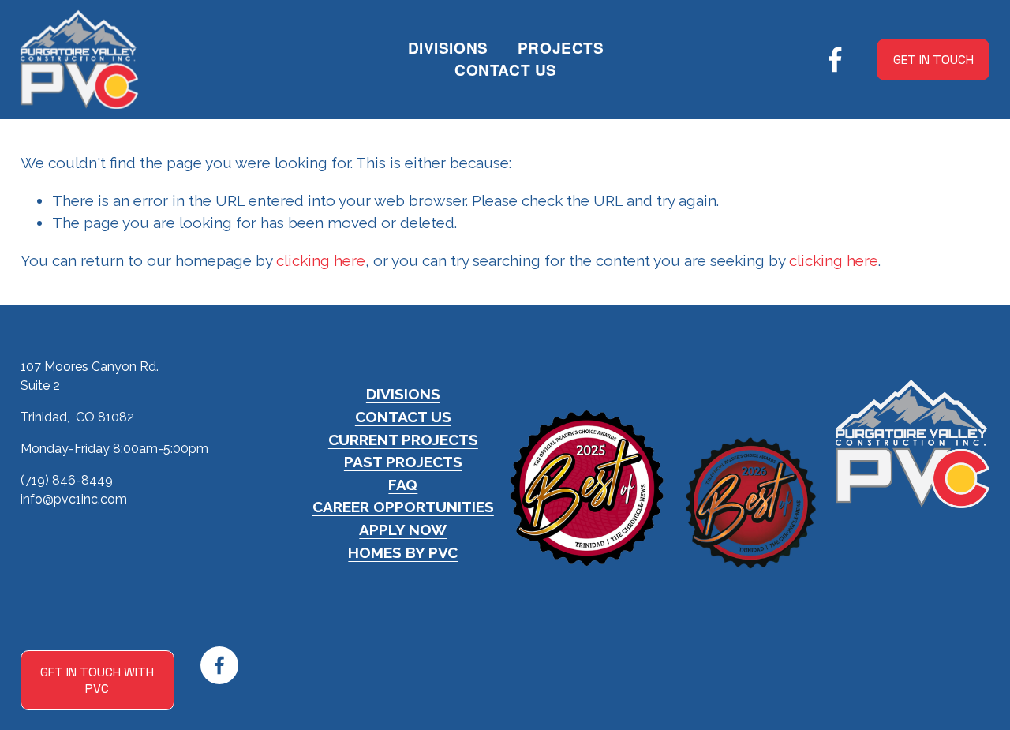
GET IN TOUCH (933, 59)
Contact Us (505, 69)
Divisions (448, 47)
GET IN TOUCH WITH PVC (97, 680)
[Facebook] (835, 59)
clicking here (320, 260)
